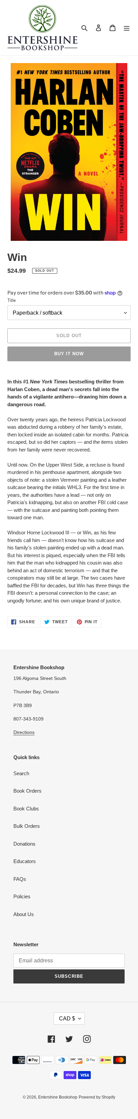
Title (11, 300)
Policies (21, 896)
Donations (24, 844)
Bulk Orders (26, 826)
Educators (24, 861)
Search (21, 773)
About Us (23, 914)
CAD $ (67, 1018)
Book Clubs (26, 808)
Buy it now (69, 353)
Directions (23, 732)
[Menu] (127, 27)
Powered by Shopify (97, 1097)
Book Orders (27, 791)
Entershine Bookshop (57, 1097)
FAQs (19, 879)
